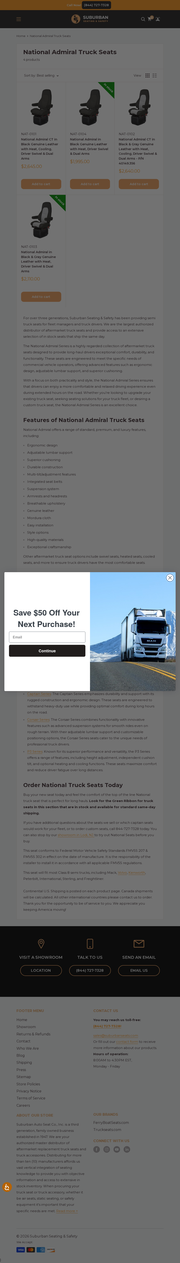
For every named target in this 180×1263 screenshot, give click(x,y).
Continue (47, 651)
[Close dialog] (170, 578)
